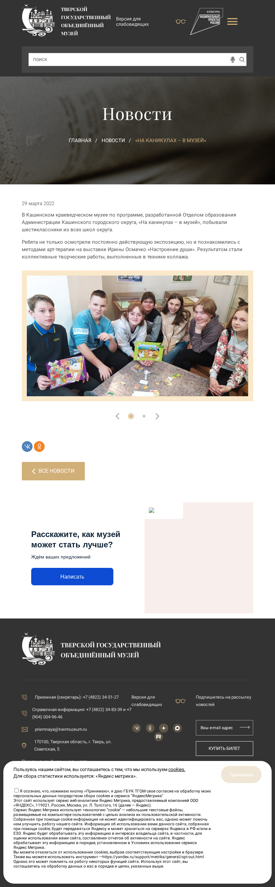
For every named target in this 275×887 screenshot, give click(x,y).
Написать (72, 577)
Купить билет (224, 748)
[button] (130, 416)
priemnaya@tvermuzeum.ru (61, 729)
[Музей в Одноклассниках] (150, 728)
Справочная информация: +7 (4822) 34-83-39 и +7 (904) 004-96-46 (81, 713)
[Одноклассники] (39, 446)
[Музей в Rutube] (158, 736)
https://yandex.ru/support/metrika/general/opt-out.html (153, 856)
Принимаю (241, 774)
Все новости (56, 471)
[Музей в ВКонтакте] (136, 728)
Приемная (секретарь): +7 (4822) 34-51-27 (77, 697)
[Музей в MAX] (177, 728)
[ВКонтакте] (27, 446)
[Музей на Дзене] (163, 728)
